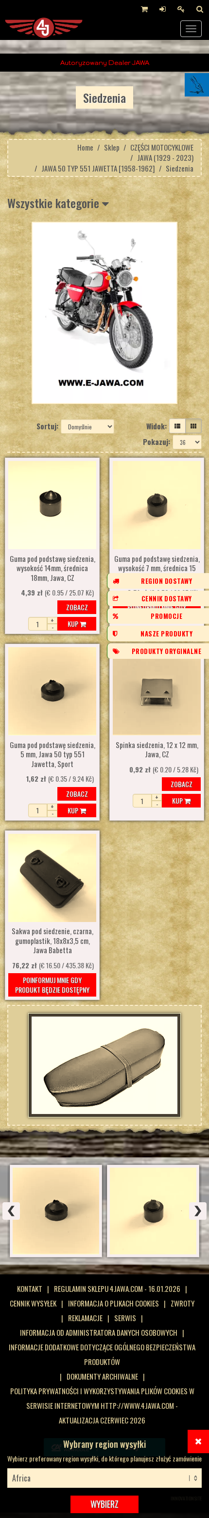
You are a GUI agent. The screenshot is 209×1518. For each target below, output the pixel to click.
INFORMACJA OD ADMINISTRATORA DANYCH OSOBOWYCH (98, 1332)
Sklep (112, 147)
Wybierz (104, 1504)
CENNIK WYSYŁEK (33, 1303)
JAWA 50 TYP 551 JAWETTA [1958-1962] (98, 168)
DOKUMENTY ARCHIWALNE (102, 1376)
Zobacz (77, 607)
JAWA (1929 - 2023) (165, 157)
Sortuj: (47, 426)
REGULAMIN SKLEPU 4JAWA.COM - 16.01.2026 (117, 1288)
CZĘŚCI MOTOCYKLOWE (161, 147)
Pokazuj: (156, 441)
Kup (74, 623)
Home (85, 147)
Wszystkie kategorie (54, 203)
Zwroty (182, 1303)
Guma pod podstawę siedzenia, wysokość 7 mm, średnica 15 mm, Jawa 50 (157, 568)
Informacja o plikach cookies (113, 1303)
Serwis (125, 1317)
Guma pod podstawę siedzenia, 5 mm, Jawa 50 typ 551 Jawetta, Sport (52, 754)
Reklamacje (85, 1317)
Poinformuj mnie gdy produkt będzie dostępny (52, 985)
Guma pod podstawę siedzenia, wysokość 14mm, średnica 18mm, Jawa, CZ (52, 568)
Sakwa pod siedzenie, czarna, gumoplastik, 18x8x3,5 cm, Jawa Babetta (52, 940)
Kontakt (29, 1288)
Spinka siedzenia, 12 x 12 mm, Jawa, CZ (157, 750)
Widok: (156, 426)
